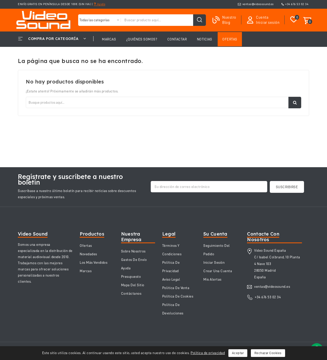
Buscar (294, 102)
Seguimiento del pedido (216, 250)
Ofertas (86, 245)
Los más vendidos (93, 262)
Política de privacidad (208, 353)
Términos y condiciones (172, 250)
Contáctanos (131, 293)
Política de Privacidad (171, 267)
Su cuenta (215, 234)
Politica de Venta (176, 288)
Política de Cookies (177, 296)
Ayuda (100, 4)
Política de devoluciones (172, 309)
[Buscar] (199, 20)
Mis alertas (212, 279)
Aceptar (238, 353)
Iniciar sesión (214, 262)
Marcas (85, 271)
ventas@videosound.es (258, 4)
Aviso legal (171, 279)
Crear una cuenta (217, 271)
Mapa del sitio (132, 285)
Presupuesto (131, 276)
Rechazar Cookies (268, 353)
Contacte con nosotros (263, 236)
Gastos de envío (134, 259)
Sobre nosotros (133, 251)
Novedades (88, 254)
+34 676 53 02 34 (296, 4)
